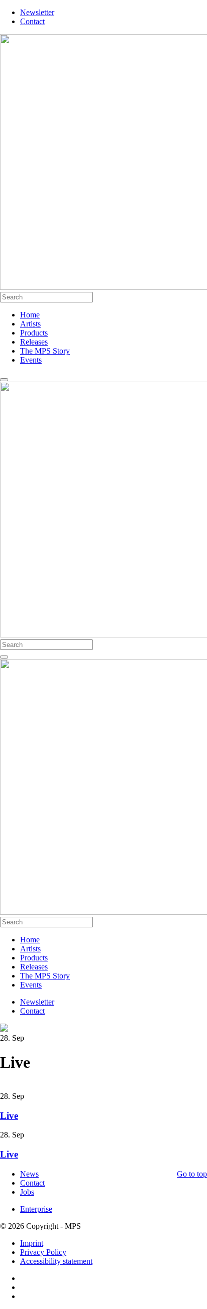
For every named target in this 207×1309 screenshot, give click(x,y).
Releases (34, 342)
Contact (32, 21)
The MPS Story (45, 351)
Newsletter (37, 12)
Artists (30, 323)
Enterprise (36, 1209)
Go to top (192, 1174)
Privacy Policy (43, 1252)
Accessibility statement (56, 1261)
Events (31, 360)
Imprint (31, 1243)
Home (30, 314)
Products (34, 333)
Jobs (27, 1192)
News (29, 1174)
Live (9, 1115)
